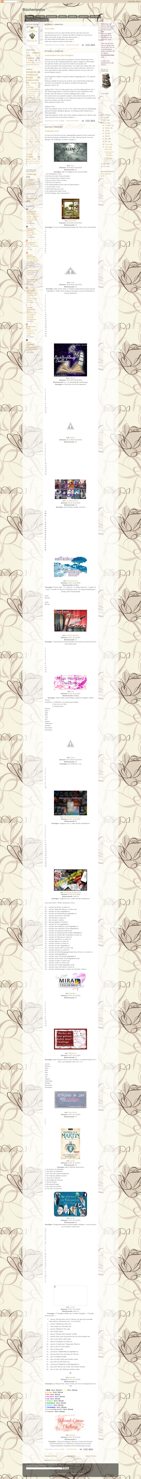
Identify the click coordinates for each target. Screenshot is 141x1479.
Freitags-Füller (30, 185)
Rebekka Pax (34, 148)
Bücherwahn (34, 9)
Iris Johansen (30, 132)
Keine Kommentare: (73, 45)
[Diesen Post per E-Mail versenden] (86, 45)
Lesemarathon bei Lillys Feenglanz (59, 55)
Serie (38, 97)
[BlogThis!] (88, 45)
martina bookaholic (72, 635)
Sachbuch (30, 104)
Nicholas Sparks (35, 139)
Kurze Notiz (49, 29)
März (107, 141)
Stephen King (33, 151)
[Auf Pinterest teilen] (94, 45)
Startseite (30, 16)
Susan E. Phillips (33, 155)
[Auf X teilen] (90, 45)
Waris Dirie (31, 159)
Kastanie (72, 1377)
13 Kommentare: (72, 1449)
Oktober (108, 128)
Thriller (28, 89)
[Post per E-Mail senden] (82, 45)
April (106, 139)
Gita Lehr (35, 128)
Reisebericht (37, 103)
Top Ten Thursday (30, 189)
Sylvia (72, 757)
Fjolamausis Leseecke (31, 229)
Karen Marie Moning (32, 136)
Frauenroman (30, 93)
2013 (105, 123)
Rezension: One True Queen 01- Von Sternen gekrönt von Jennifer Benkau (31, 316)
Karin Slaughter (30, 137)
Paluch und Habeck (33, 144)
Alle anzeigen (37, 355)
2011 (105, 166)
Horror (35, 101)
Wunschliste (95, 16)
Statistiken (72, 16)
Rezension (31, 198)
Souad (38, 149)
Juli (106, 130)
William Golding (30, 161)
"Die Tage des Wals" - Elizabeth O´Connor (32, 246)
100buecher (72, 1053)
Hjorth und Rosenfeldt (32, 130)
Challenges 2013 (52, 131)
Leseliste (29, 181)
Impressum (83, 16)
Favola (72, 1218)
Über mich (40, 16)
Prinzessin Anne (72, 581)
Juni (106, 133)
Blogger (81, 1474)
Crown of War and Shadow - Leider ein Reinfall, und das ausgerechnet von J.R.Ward (32, 218)
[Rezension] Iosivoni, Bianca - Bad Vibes (32, 233)
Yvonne (72, 1307)
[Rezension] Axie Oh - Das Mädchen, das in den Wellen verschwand (32, 261)
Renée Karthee (30, 149)
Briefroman (33, 99)
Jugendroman (30, 95)
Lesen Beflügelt (32, 279)
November (108, 125)
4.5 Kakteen (33, 52)
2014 (105, 120)
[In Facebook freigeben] (92, 45)
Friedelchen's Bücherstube (31, 212)
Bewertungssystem (33, 64)
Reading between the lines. (31, 309)
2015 (105, 117)
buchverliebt (31, 290)
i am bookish (31, 242)
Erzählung (36, 89)
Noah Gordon (34, 142)
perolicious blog (32, 270)
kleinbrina (72, 993)
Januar (107, 147)
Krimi (28, 85)
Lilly (72, 691)
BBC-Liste (79, 1062)
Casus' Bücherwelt (31, 343)
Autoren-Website (32, 272)
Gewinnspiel (30, 183)
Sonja (72, 282)
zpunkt (72, 1161)
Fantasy (34, 83)
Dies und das (31, 196)
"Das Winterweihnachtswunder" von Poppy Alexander (32, 348)
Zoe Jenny (37, 163)
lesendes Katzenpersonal (72, 817)
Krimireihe (30, 87)
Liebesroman (32, 80)
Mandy (72, 437)
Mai (106, 136)
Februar (108, 144)
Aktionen (62, 16)
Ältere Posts (91, 1456)
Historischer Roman (32, 76)
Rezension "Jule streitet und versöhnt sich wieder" (31, 332)
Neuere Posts (51, 1456)
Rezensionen (51, 16)
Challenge (31, 174)
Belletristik (31, 72)
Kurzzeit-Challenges (31, 187)
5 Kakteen (33, 56)
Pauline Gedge (30, 146)
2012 (105, 164)
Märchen (28, 103)
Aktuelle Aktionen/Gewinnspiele (36, 20)
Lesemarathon (31, 179)
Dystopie (28, 101)
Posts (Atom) (57, 1460)
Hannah (72, 378)
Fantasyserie (33, 91)
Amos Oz (28, 114)
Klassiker (29, 97)
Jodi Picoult (35, 134)
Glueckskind (72, 1112)
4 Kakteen (30, 60)
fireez (72, 165)
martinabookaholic (72, 501)
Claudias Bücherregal (31, 255)
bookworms (72, 221)
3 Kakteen (37, 62)
